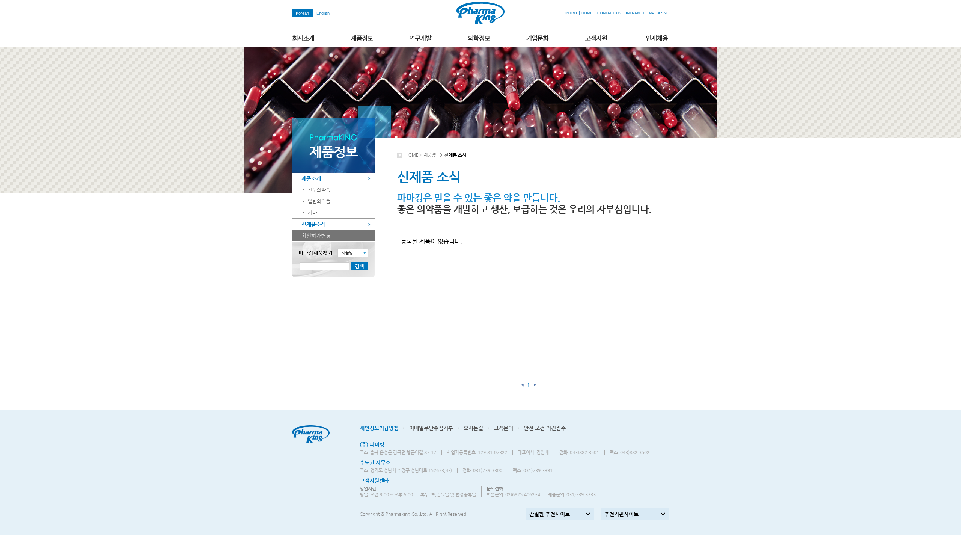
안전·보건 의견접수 (545, 428)
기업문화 (538, 39)
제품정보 (362, 39)
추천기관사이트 (621, 514)
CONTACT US (609, 13)
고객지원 (596, 39)
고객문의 (503, 428)
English (323, 13)
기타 (312, 212)
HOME (587, 13)
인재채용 (657, 39)
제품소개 (311, 178)
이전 (522, 385)
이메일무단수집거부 (431, 428)
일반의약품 (319, 201)
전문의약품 (319, 190)
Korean (302, 13)
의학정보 (479, 39)
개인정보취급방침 (379, 428)
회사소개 (303, 39)
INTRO (571, 13)
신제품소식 (313, 224)
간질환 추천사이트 (549, 514)
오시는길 (473, 428)
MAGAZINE (659, 13)
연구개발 (420, 39)
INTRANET (635, 13)
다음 (535, 385)
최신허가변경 (316, 236)
